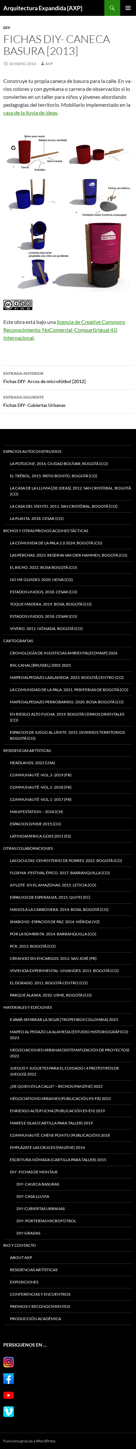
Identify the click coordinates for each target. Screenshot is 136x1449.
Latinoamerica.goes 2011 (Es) (40, 836)
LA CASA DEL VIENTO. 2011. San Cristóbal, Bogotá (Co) (64, 506)
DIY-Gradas (28, 1233)
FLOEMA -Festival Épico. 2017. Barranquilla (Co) (60, 872)
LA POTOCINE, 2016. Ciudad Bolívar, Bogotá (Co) (59, 463)
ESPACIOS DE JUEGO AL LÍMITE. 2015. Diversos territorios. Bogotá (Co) (68, 735)
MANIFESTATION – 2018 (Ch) (36, 811)
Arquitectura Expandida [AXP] (42, 8)
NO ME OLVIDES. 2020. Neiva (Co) (41, 579)
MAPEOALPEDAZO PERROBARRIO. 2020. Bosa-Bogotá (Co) (67, 701)
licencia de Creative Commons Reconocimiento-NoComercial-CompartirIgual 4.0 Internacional (64, 330)
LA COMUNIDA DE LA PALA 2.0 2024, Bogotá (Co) (56, 542)
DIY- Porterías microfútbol (46, 1220)
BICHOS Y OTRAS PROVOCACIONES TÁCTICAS (45, 530)
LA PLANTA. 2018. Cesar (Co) (37, 518)
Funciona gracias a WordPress (29, 1440)
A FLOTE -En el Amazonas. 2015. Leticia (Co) (53, 884)
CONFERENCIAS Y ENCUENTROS (40, 1294)
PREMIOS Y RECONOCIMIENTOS (40, 1306)
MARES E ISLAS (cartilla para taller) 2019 (51, 1122)
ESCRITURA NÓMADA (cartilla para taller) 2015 (58, 1159)
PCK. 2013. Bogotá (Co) (33, 946)
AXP (49, 63)
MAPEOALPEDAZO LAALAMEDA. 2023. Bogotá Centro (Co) (67, 677)
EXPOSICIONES (24, 1281)
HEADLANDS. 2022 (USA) (32, 762)
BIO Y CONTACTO (19, 1245)
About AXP (21, 1257)
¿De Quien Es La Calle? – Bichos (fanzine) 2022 (56, 1086)
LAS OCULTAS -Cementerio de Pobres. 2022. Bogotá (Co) (66, 860)
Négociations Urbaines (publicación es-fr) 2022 (60, 1098)
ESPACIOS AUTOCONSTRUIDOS (32, 451)
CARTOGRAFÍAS (18, 640)
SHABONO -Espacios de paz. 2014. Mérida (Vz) (55, 921)
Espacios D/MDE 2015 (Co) (35, 823)
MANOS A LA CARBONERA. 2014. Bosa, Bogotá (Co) (59, 909)
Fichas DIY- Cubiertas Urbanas (34, 401)
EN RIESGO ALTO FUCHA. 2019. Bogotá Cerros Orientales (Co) (67, 717)
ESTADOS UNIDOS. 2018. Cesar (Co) (43, 591)
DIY (6, 27)
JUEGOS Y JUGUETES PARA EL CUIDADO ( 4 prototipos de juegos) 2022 (64, 1071)
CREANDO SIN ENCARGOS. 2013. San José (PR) (53, 958)
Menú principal (128, 8)
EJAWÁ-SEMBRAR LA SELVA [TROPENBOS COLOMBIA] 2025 (64, 1019)
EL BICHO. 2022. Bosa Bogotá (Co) (43, 567)
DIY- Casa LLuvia (33, 1196)
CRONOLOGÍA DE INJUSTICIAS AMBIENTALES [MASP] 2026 (64, 652)
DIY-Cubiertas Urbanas (41, 1208)
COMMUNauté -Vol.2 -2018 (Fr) (41, 787)
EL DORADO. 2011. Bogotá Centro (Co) (49, 982)
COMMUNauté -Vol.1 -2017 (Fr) (41, 799)
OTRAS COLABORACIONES (28, 848)
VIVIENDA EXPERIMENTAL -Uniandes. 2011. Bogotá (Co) (64, 970)
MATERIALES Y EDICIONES (27, 1007)
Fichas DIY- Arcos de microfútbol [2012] (44, 377)
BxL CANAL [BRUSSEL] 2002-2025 (40, 665)
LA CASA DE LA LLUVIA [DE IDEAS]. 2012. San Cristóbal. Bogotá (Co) (70, 491)
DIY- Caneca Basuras (38, 1184)
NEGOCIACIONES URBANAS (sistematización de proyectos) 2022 (69, 1052)
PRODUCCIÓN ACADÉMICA (35, 1318)
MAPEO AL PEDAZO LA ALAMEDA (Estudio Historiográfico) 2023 (69, 1034)
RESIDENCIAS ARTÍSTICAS (27, 750)
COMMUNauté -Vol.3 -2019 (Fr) (41, 774)
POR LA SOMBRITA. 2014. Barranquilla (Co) (53, 933)
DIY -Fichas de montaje (34, 1171)
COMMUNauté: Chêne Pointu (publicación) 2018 (60, 1135)
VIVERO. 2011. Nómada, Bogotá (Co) (46, 628)
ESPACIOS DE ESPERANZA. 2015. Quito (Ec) (50, 897)
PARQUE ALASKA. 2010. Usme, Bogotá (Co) (51, 995)
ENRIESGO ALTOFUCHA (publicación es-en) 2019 (57, 1110)
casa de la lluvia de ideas (30, 112)
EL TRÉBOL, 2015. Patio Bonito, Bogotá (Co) (53, 475)
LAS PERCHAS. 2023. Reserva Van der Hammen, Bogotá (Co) (68, 555)
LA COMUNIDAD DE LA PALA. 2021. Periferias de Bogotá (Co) (69, 689)
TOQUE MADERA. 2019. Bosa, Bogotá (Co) (51, 604)
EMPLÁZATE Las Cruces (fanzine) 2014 (47, 1147)
